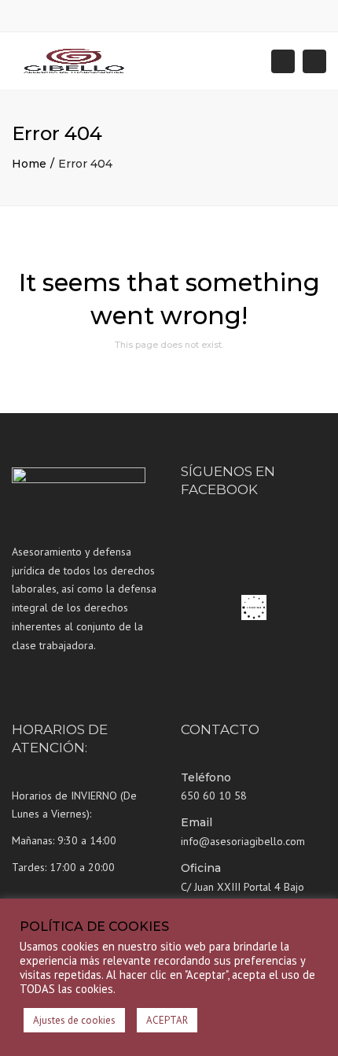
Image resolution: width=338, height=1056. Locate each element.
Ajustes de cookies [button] (74, 1020)
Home (29, 164)
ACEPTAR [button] (167, 1020)
